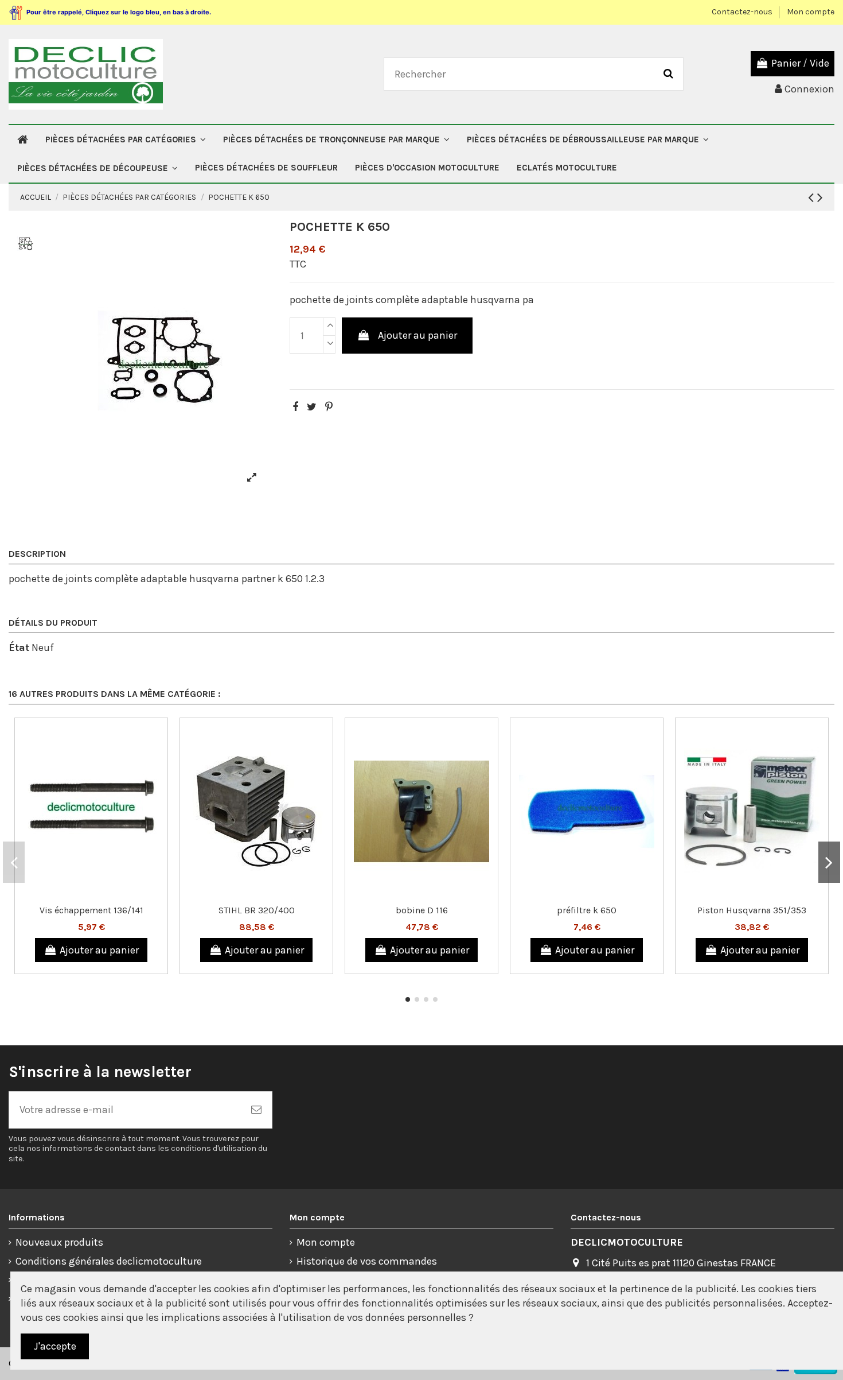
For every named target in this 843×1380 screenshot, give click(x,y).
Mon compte (810, 12)
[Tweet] (312, 407)
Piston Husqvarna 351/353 (751, 910)
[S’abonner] (256, 1110)
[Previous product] (812, 197)
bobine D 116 (422, 910)
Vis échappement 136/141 (91, 910)
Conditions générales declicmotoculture (108, 1261)
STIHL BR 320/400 (256, 910)
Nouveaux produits (59, 1242)
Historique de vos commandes (366, 1261)
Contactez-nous (743, 12)
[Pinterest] (329, 407)
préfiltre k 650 (586, 910)
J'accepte (55, 1346)
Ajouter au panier (417, 335)
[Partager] (295, 407)
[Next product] (820, 197)
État (19, 647)
